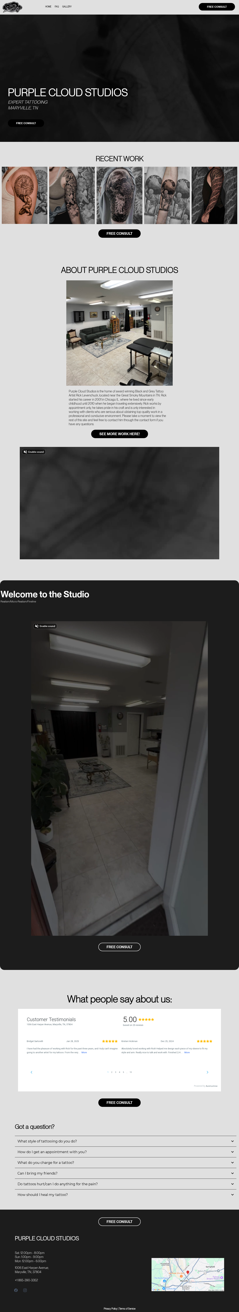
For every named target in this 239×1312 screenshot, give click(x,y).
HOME (48, 6)
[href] (188, 1274)
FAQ (57, 6)
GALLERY (67, 6)
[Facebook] (15, 1290)
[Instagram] (25, 1290)
